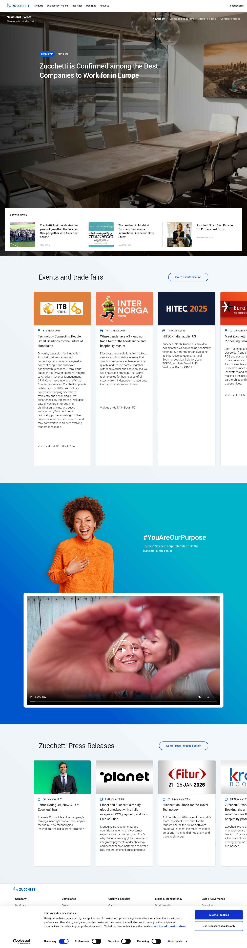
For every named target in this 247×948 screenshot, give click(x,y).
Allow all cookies (219, 914)
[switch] (96, 941)
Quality (112, 905)
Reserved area (236, 6)
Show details (175, 941)
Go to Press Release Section (183, 745)
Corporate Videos (230, 18)
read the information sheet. (170, 926)
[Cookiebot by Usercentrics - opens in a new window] (21, 941)
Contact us (207, 905)
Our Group (20, 905)
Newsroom (159, 18)
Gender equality (163, 905)
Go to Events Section (188, 277)
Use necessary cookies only (219, 925)
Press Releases (207, 18)
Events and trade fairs (182, 18)
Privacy (66, 905)
